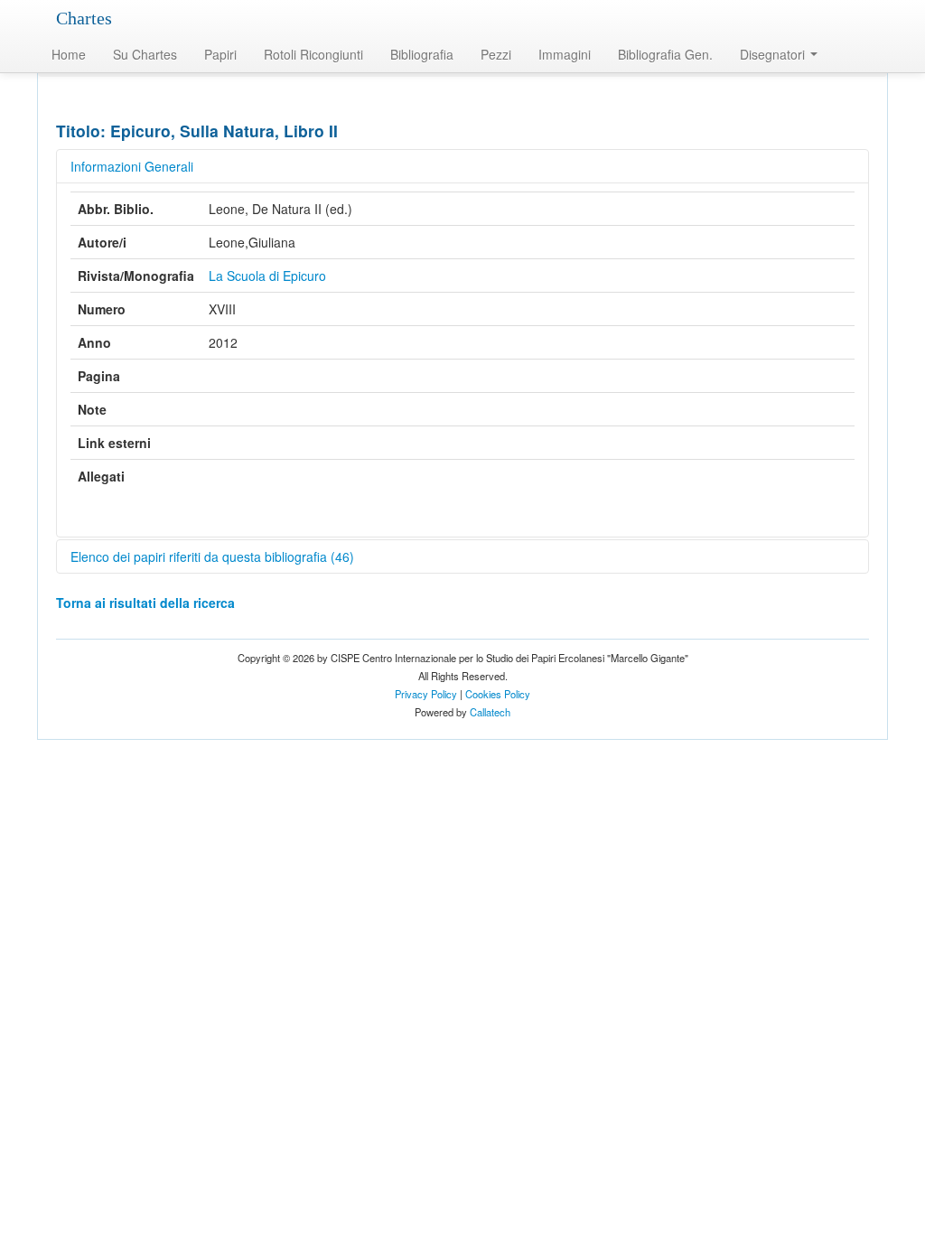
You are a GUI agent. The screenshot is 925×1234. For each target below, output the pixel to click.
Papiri (220, 54)
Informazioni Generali (131, 166)
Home (68, 54)
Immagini (564, 54)
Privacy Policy (426, 694)
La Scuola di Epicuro (267, 275)
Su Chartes (145, 54)
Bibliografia (421, 54)
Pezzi (496, 54)
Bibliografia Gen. (665, 54)
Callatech (490, 712)
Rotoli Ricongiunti (313, 54)
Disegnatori (774, 54)
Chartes (84, 18)
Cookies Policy (497, 694)
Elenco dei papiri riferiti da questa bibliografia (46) (212, 556)
